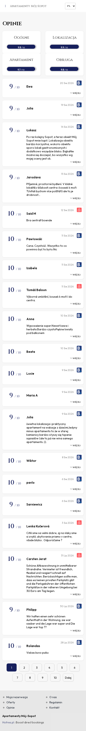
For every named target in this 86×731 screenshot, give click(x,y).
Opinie (10, 707)
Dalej (68, 677)
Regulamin (55, 702)
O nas (53, 697)
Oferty (10, 702)
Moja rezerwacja (17, 697)
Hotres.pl (8, 722)
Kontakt (54, 707)
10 (55, 677)
